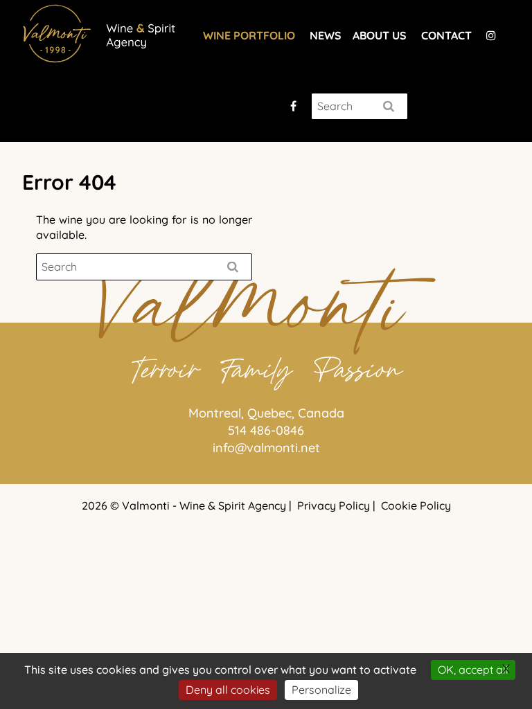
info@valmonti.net (266, 448)
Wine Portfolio (249, 35)
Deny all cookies (228, 690)
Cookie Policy (416, 505)
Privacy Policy (333, 505)
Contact (446, 35)
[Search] (388, 106)
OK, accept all (473, 669)
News (326, 35)
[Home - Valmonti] (101, 31)
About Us (380, 35)
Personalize (321, 690)
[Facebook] (293, 106)
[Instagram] (491, 35)
